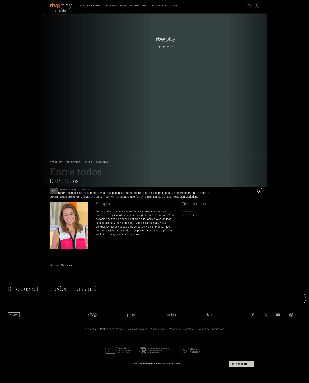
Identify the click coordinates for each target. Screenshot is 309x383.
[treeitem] (90, 6)
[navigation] (158, 6)
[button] (46, 6)
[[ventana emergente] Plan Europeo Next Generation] (118, 354)
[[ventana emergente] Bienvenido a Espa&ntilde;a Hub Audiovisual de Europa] (190, 354)
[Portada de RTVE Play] (61, 6)
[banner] (64, 6)
